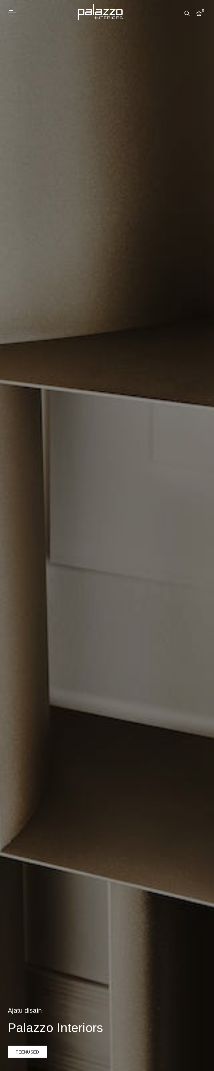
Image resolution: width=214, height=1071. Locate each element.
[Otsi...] (188, 14)
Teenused (27, 1051)
